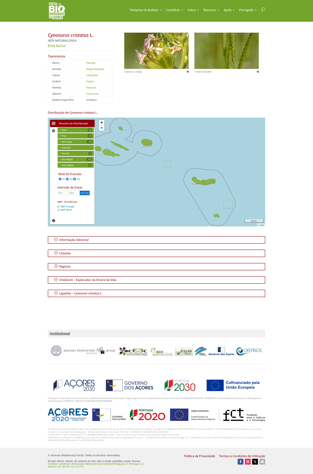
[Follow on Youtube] (262, 462)
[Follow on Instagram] (248, 462)
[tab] (53, 123)
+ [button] (102, 122)
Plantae (90, 63)
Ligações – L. (78, 293)
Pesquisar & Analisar (144, 10)
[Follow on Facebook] (240, 462)
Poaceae (91, 87)
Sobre (192, 10)
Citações (62, 253)
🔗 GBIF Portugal (65, 206)
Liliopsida (92, 75)
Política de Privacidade (199, 456)
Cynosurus (92, 93)
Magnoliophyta (95, 69)
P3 (78, 179)
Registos (62, 266)
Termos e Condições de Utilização (242, 456)
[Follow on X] (255, 462)
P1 (63, 179)
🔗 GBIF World (64, 209)
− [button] (102, 128)
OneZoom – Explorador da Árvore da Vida (85, 280)
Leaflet (261, 224)
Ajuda (227, 10)
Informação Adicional (71, 239)
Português (246, 10)
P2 (71, 179)
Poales (90, 81)
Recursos (209, 10)
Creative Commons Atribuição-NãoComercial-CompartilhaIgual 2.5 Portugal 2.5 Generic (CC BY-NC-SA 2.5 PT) (95, 465)
